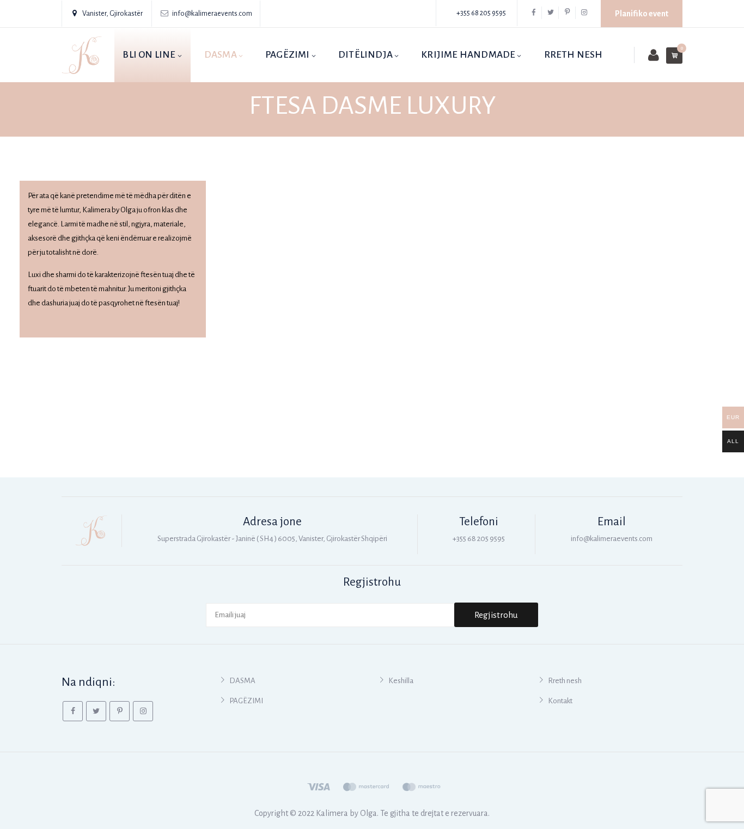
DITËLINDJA (365, 55)
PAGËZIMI (287, 55)
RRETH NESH (573, 55)
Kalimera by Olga (346, 813)
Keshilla (400, 681)
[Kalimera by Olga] (82, 55)
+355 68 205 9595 (481, 13)
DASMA (220, 55)
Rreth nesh (565, 681)
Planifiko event (641, 13)
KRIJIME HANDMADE (468, 55)
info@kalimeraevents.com (212, 13)
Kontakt (560, 701)
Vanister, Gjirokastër (112, 13)
